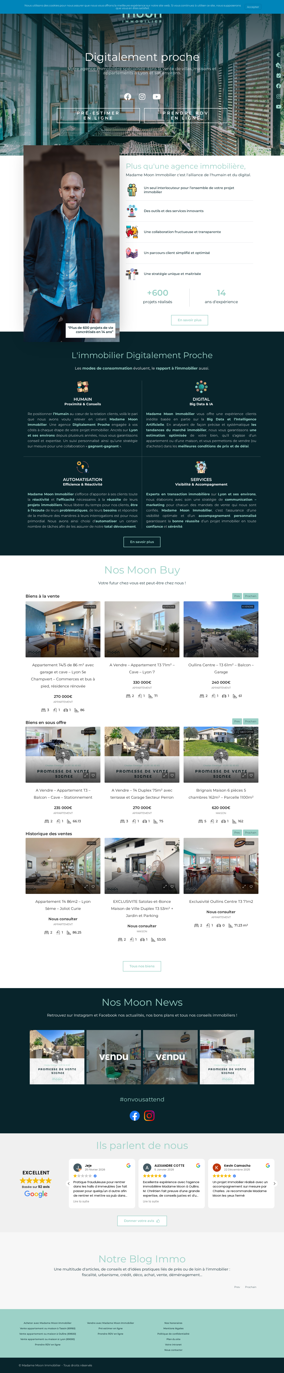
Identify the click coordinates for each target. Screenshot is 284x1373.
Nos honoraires (173, 1323)
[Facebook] (127, 96)
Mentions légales (173, 1328)
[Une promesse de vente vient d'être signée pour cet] (57, 1057)
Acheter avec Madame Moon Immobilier (48, 1323)
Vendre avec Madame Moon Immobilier (110, 1323)
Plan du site (173, 1339)
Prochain (250, 596)
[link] (63, 629)
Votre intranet (173, 1344)
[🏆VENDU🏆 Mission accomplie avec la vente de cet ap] (170, 1057)
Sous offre (88, 732)
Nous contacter (173, 1350)
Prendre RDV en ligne (48, 1344)
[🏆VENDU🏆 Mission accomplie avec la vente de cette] (113, 1057)
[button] (274, 1183)
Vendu (91, 843)
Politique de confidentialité (173, 1333)
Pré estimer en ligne (111, 1328)
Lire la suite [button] (81, 1201)
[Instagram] (142, 96)
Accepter (253, 7)
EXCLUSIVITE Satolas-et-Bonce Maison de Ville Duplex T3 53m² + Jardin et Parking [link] (142, 908)
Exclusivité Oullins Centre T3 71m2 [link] (221, 901)
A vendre (89, 606)
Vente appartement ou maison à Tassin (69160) (47, 1328)
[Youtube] (156, 96)
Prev (237, 596)
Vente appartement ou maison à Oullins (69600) (47, 1333)
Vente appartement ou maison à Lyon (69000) (47, 1339)
